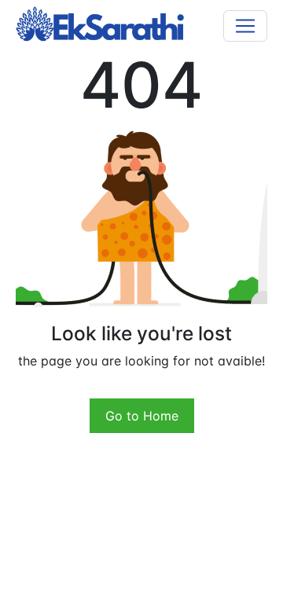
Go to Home (141, 416)
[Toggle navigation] (245, 26)
